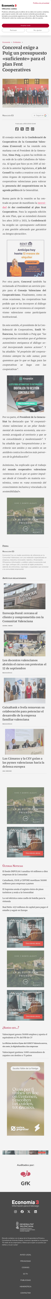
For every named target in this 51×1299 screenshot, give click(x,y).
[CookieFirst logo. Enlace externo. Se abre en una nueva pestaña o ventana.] (9, 5)
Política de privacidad (41, 3)
